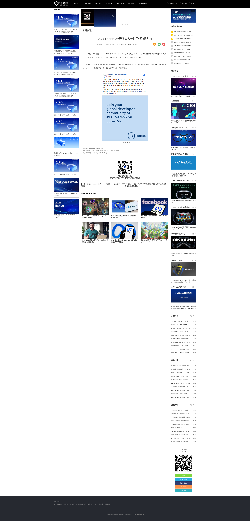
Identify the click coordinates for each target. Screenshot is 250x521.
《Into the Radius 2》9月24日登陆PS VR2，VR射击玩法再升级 (183, 63)
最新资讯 (77, 3)
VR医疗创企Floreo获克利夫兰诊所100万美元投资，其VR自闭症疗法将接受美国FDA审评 (180, 441)
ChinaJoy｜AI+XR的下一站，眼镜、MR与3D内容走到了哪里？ (180, 321)
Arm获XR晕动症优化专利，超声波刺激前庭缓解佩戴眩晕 (183, 52)
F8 (129, 44)
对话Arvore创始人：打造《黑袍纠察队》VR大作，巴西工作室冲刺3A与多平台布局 (180, 328)
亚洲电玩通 (107, 504)
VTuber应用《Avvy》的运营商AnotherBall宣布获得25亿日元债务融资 (180, 431)
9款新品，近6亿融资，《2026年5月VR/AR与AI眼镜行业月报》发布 (180, 372)
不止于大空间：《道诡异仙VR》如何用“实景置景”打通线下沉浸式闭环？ (180, 349)
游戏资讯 (98, 3)
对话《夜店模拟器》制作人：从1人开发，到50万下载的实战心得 (180, 342)
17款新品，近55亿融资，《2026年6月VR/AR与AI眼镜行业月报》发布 (180, 369)
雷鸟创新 (101, 504)
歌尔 (85, 504)
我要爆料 (183, 487)
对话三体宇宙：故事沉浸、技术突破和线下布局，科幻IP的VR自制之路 (180, 352)
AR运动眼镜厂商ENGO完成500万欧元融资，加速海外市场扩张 (180, 413)
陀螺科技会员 (143, 3)
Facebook (124, 44)
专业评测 (88, 3)
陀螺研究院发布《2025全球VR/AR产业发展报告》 (180, 393)
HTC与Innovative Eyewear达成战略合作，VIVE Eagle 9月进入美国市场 (183, 38)
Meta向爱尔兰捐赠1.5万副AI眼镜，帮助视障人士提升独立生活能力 (183, 42)
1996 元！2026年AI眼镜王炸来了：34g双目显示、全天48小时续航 (183, 31)
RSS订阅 (183, 490)
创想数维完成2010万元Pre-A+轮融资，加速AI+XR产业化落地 (180, 424)
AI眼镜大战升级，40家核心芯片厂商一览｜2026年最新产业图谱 (180, 376)
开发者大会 (133, 44)
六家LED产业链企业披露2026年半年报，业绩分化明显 (183, 59)
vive (92, 504)
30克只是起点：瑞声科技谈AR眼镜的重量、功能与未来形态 (180, 335)
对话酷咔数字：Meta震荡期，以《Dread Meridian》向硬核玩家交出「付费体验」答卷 (180, 331)
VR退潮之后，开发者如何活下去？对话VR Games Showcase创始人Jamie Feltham (180, 324)
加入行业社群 (183, 483)
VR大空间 (120, 3)
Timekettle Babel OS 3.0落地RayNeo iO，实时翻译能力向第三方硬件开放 (183, 56)
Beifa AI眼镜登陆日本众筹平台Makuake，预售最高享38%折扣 (183, 45)
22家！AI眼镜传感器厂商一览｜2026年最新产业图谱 (180, 383)
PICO (96, 504)
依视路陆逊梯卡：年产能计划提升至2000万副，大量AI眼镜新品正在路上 (180, 338)
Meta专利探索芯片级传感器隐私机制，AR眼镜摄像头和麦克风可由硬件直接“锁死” (183, 49)
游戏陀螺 (80, 504)
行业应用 (109, 3)
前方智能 (74, 504)
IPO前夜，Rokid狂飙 (176, 427)
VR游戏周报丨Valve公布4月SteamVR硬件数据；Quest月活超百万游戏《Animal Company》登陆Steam (180, 379)
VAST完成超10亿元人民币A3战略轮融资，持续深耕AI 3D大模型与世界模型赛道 (180, 417)
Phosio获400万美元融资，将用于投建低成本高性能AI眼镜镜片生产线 (180, 438)
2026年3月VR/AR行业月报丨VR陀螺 (180, 390)
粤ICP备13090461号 (137, 514)
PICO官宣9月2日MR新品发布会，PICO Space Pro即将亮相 (183, 35)
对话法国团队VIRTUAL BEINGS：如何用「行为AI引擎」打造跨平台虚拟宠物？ (180, 345)
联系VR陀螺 (183, 479)
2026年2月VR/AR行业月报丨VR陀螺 (180, 397)
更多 (193, 76)
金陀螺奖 (131, 3)
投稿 (184, 475)
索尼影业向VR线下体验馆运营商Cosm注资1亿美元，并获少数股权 (180, 420)
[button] (122, 24)
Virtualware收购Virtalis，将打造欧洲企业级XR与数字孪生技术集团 (180, 410)
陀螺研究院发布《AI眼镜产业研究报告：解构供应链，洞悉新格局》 (180, 365)
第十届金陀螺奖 (58, 504)
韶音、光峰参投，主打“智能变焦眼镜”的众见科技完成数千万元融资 (180, 434)
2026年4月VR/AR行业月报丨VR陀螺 (180, 386)
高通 (89, 504)
